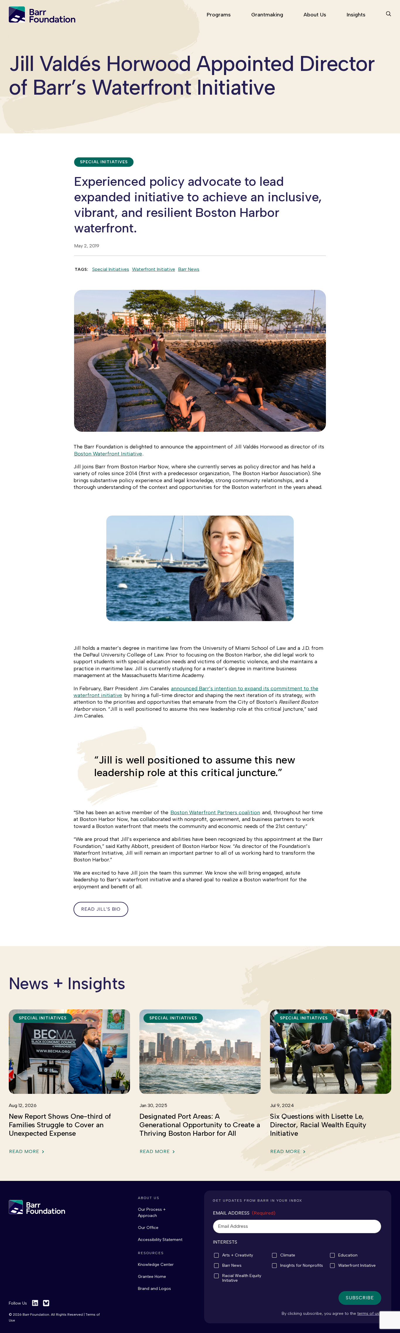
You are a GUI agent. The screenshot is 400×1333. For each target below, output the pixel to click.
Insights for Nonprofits (301, 1265)
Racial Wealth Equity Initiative (241, 1278)
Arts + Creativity (237, 1255)
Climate (287, 1255)
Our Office (148, 1227)
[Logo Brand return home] (37, 1206)
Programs (219, 14)
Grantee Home (152, 1276)
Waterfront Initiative (153, 269)
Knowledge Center (156, 1264)
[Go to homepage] (42, 14)
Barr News (188, 269)
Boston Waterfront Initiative (108, 453)
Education (348, 1255)
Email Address (244, 1213)
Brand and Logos (154, 1288)
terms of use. (369, 1313)
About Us (315, 14)
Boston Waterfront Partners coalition (215, 812)
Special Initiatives (110, 269)
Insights (356, 14)
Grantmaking (267, 14)
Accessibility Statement (160, 1239)
